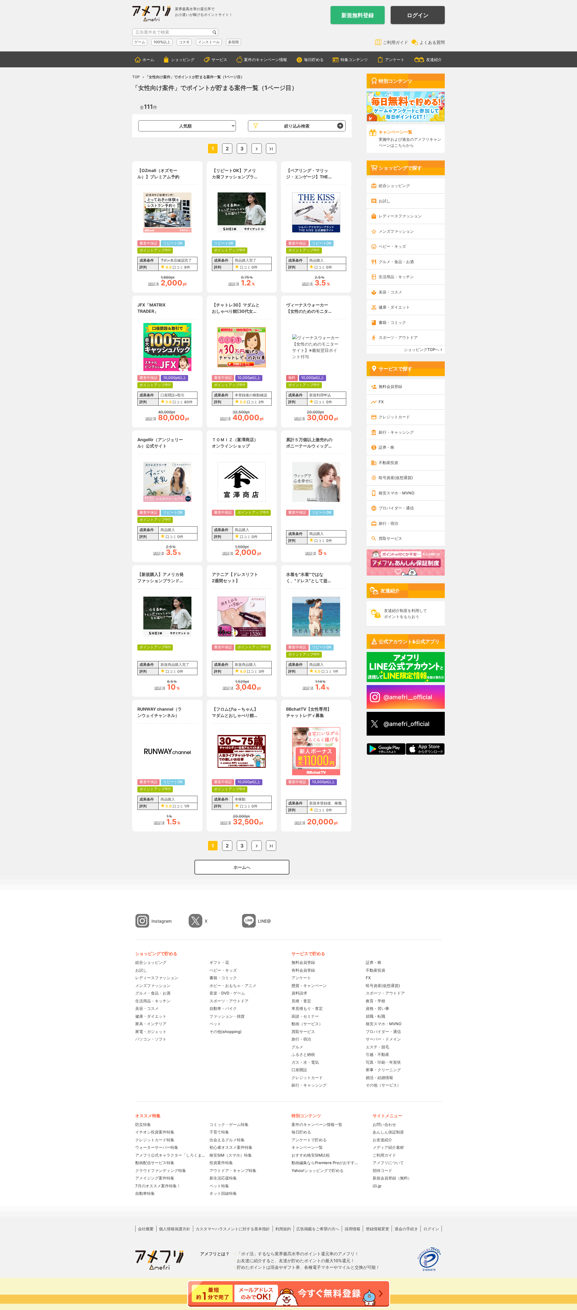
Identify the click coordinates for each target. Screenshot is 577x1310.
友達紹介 (434, 59)
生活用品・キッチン (396, 276)
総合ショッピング (394, 185)
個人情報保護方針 (174, 1228)
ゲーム (139, 42)
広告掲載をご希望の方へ (317, 1228)
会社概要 (146, 1228)
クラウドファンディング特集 (160, 1170)
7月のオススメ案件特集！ (158, 1185)
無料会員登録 (390, 386)
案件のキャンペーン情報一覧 (317, 1124)
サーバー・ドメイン (383, 1039)
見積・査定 (301, 1000)
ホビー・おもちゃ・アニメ (232, 985)
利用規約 (283, 1228)
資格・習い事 (377, 1008)
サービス (219, 59)
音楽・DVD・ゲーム (227, 993)
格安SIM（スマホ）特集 (230, 1155)
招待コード (382, 1170)
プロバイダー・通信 (396, 508)
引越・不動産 (377, 1054)
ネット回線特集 (223, 1193)
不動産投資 (388, 462)
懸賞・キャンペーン (309, 985)
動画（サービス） (307, 1023)
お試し (384, 200)
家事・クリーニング (383, 1069)
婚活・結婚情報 (379, 1077)
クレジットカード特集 (154, 1139)
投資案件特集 (221, 1162)
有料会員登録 (303, 970)
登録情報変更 (377, 1228)
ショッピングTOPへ (421, 349)
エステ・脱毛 (377, 1046)
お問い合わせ (384, 1124)
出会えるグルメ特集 (227, 1139)
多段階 (233, 42)
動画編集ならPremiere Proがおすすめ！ (326, 1162)
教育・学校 (375, 1000)
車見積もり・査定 (307, 1008)
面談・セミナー (305, 1016)
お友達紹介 (382, 1139)
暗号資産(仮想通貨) (396, 477)
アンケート (395, 59)
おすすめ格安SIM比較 (311, 1155)
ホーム (148, 59)
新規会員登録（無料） (392, 1178)
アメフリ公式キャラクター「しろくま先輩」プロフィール (170, 1155)
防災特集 (143, 1124)
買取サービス (390, 538)
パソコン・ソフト (150, 1039)
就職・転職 (375, 1016)
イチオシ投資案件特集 (154, 1132)
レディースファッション (400, 216)
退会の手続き (406, 1228)
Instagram (161, 921)
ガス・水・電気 (305, 1062)
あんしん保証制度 (388, 1132)
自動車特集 (145, 1193)
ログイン (418, 15)
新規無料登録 (357, 15)
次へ (257, 148)
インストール (209, 42)
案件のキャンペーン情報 (265, 59)
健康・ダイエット (394, 307)
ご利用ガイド (395, 42)
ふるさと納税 (303, 1054)
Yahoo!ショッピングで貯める (317, 1170)
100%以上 (162, 42)
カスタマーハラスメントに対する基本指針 (233, 1228)
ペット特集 (219, 1185)
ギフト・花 (219, 962)
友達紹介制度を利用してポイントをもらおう (405, 613)
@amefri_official (406, 723)
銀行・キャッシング (396, 432)
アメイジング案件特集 (154, 1178)
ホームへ (242, 867)
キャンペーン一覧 (307, 1147)
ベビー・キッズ (392, 246)
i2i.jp (377, 1185)
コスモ (184, 42)
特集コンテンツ (354, 59)
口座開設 (299, 1069)
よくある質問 (432, 42)
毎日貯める (314, 59)
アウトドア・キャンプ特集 (232, 1170)
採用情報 (352, 1228)
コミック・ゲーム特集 (229, 1124)
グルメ (297, 1046)
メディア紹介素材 (388, 1147)
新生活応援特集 (223, 1178)
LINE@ (264, 921)
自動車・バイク (223, 1008)
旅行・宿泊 (388, 523)
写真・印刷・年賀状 (383, 1062)
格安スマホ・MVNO (396, 492)
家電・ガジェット (150, 1031)
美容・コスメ (390, 292)
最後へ (271, 148)
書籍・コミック (392, 322)
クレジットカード (394, 416)
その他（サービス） (383, 1085)
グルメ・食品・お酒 (396, 261)
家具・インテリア (150, 1023)
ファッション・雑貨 (227, 1016)
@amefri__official (407, 697)
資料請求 (299, 993)
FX (381, 401)
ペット (215, 1023)
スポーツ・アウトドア (398, 337)
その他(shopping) (225, 1031)
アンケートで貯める (309, 1139)
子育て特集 (219, 1132)
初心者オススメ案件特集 (230, 1147)
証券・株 (386, 447)
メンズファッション (396, 231)
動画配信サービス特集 (154, 1162)
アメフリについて (388, 1162)
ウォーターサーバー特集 (156, 1147)
